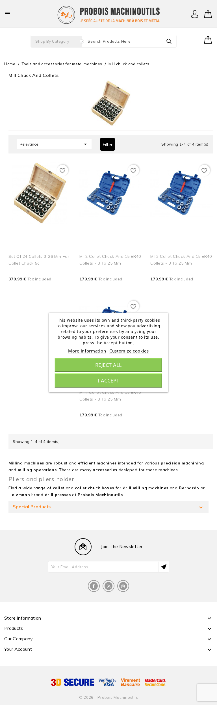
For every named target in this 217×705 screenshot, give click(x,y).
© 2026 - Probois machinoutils (108, 697)
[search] (169, 41)
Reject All (108, 365)
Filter (107, 144)
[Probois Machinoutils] (108, 14)
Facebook (94, 586)
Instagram (123, 586)
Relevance (54, 144)
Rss (108, 586)
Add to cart (59, 287)
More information (87, 351)
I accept (108, 380)
